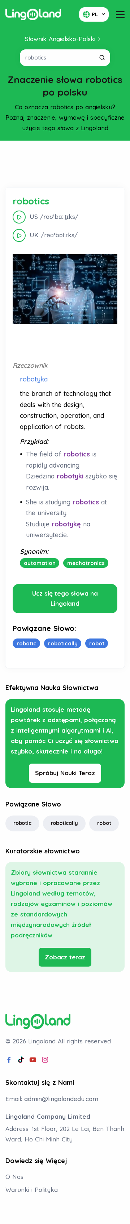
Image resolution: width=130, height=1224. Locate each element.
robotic (22, 823)
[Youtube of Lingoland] (32, 1059)
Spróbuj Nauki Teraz (65, 773)
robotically (64, 823)
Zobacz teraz (65, 957)
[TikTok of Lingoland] (21, 1059)
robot (104, 823)
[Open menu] (120, 14)
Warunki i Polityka (31, 1189)
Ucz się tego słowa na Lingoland (65, 598)
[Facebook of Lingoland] (9, 1059)
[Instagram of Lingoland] (45, 1059)
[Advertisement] (65, 164)
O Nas (14, 1176)
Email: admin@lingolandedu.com (51, 1099)
